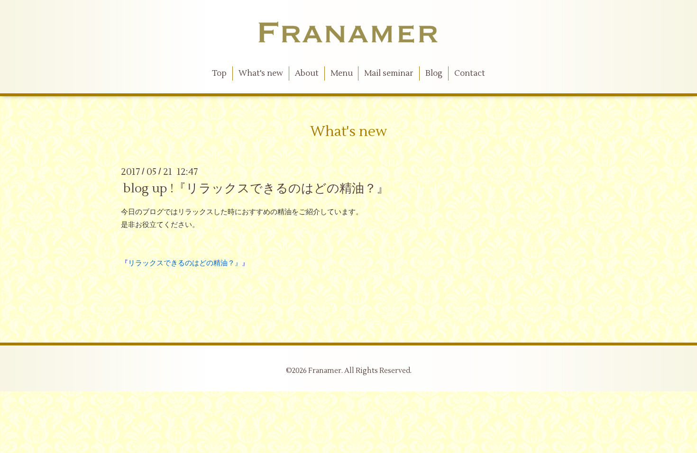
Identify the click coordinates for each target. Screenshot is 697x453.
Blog (433, 73)
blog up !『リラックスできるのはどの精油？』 (256, 189)
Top (219, 73)
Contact (469, 73)
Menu (341, 73)
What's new (260, 73)
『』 (185, 263)
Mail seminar (388, 73)
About (307, 73)
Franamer (324, 370)
